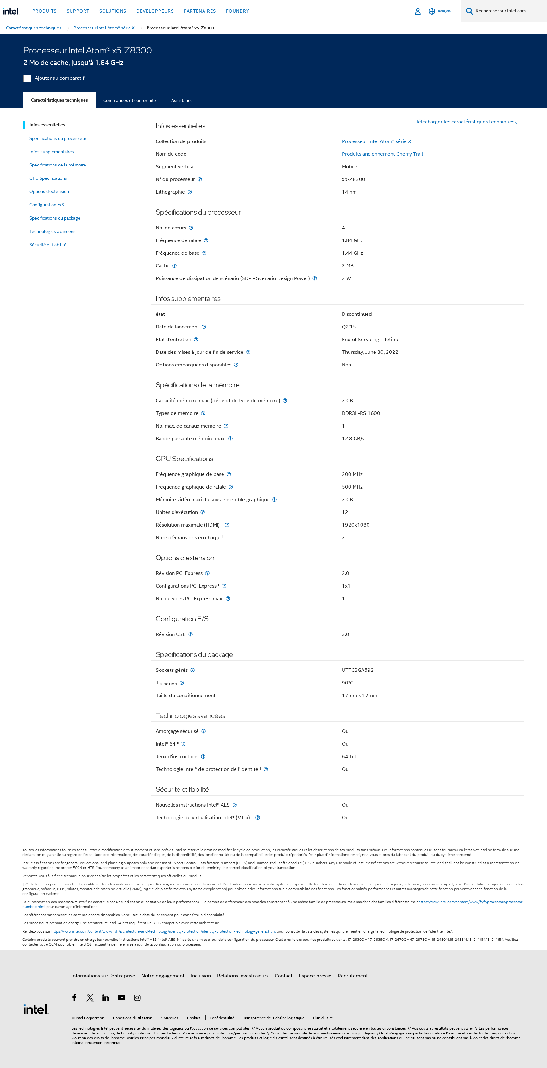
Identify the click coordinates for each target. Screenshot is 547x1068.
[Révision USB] (190, 634)
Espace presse (315, 976)
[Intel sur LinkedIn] (105, 998)
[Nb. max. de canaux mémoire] (226, 425)
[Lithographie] (189, 192)
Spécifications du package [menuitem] (54, 218)
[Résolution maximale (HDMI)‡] (226, 525)
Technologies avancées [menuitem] (52, 231)
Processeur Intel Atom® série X (376, 141)
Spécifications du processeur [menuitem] (57, 138)
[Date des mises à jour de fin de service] (248, 352)
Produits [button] (44, 11)
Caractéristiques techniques (59, 100)
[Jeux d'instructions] (203, 756)
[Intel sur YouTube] (121, 998)
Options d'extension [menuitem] (49, 191)
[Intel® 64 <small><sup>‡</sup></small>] (183, 743)
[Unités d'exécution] (202, 512)
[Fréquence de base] (204, 253)
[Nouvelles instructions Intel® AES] (234, 805)
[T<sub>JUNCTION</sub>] (181, 682)
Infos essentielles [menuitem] (47, 125)
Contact (283, 976)
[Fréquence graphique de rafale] (230, 487)
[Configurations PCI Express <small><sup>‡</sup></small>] (224, 586)
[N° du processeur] (199, 179)
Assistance (182, 100)
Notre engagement (163, 976)
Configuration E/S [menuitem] (46, 205)
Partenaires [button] (200, 11)
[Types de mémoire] (203, 413)
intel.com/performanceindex (241, 1033)
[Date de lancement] (203, 326)
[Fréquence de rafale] (206, 240)
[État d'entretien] (195, 339)
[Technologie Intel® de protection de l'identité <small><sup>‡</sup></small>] (265, 769)
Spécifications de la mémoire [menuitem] (57, 165)
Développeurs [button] (155, 11)
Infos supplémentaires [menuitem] (51, 151)
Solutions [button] (112, 11)
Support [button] (78, 11)
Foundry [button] (237, 11)
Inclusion (201, 976)
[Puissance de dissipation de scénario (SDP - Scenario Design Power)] (314, 278)
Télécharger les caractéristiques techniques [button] (465, 122)
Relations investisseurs (242, 976)
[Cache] (174, 265)
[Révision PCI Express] (207, 573)
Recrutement (353, 976)
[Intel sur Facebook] (74, 998)
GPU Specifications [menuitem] (48, 178)
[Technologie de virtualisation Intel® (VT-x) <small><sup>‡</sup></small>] (257, 817)
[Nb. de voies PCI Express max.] (227, 598)
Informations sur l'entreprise (103, 976)
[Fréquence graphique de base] (228, 474)
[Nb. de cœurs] (190, 227)
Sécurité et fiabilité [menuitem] (47, 244)
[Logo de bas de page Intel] (36, 1009)
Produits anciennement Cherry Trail (382, 154)
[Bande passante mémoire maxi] (230, 438)
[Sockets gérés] (192, 670)
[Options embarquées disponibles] (236, 364)
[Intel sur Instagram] (137, 998)
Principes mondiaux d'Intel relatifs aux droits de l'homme (188, 1037)
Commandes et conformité (129, 100)
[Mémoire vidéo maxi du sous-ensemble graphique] (274, 499)
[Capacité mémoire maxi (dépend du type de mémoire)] (284, 400)
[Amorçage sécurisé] (203, 731)
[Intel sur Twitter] (90, 998)
